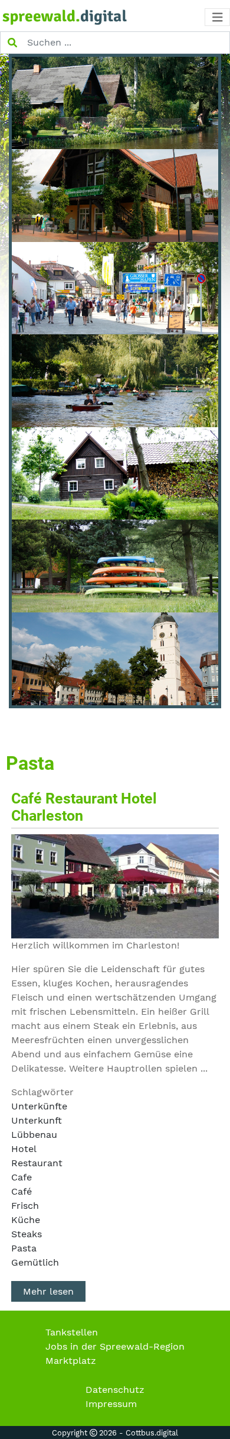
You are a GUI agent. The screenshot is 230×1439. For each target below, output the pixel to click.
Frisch (25, 1205)
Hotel (24, 1148)
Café (21, 1191)
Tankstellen (71, 1332)
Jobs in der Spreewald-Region (115, 1346)
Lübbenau (34, 1134)
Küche (25, 1219)
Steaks (26, 1234)
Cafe (21, 1177)
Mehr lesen (48, 1291)
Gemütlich (35, 1262)
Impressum (111, 1403)
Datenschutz (115, 1389)
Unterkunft (36, 1120)
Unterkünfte (39, 1106)
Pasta (24, 1248)
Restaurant (37, 1163)
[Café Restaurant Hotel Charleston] (115, 885)
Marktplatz (70, 1360)
